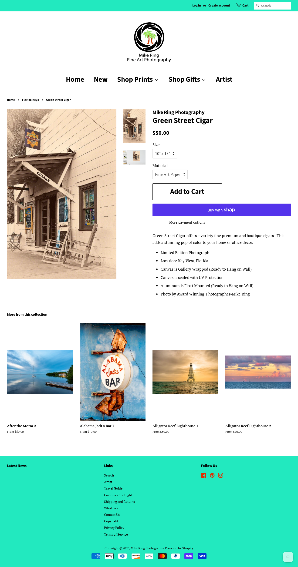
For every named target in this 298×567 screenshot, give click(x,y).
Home (75, 79)
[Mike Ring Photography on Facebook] (203, 476)
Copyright (111, 521)
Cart (245, 5)
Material (160, 165)
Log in (196, 5)
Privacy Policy (114, 527)
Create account (219, 5)
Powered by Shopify (179, 548)
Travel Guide (113, 488)
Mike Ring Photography (147, 548)
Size (156, 144)
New (101, 79)
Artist (224, 79)
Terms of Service (116, 534)
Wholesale (111, 508)
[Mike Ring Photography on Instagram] (220, 476)
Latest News (17, 465)
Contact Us (112, 514)
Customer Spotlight (118, 495)
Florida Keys (30, 100)
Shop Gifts (185, 79)
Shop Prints (135, 79)
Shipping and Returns (119, 501)
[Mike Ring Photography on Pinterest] (212, 476)
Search (109, 475)
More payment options (187, 222)
